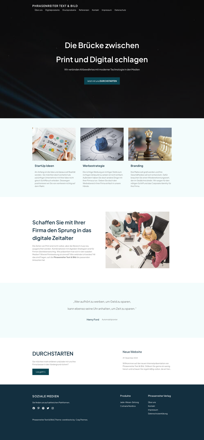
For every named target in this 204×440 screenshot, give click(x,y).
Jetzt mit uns (102, 81)
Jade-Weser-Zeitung (129, 402)
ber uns (152, 402)
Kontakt (151, 406)
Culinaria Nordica (128, 406)
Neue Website (132, 351)
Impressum (153, 410)
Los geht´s (40, 372)
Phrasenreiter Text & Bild (55, 6)
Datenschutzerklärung (158, 413)
